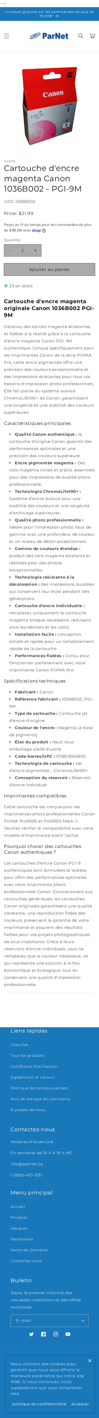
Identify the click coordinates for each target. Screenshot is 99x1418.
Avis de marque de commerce (40, 1099)
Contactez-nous (26, 1260)
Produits (19, 1217)
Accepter (80, 1404)
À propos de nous (28, 1109)
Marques (19, 1228)
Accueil (18, 1206)
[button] (6, 36)
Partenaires (22, 1239)
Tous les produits (27, 1055)
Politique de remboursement (39, 1088)
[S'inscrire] (82, 1321)
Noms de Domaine (29, 1250)
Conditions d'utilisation (34, 1066)
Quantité (12, 240)
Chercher (20, 1044)
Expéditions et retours (33, 1077)
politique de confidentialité (39, 1404)
